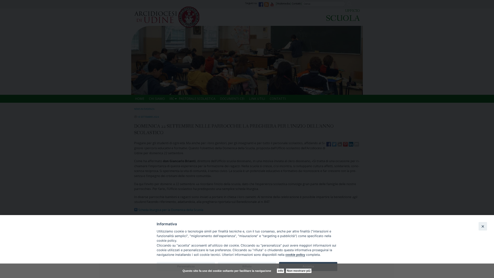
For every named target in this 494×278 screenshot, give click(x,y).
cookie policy (295, 255)
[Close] (483, 226)
